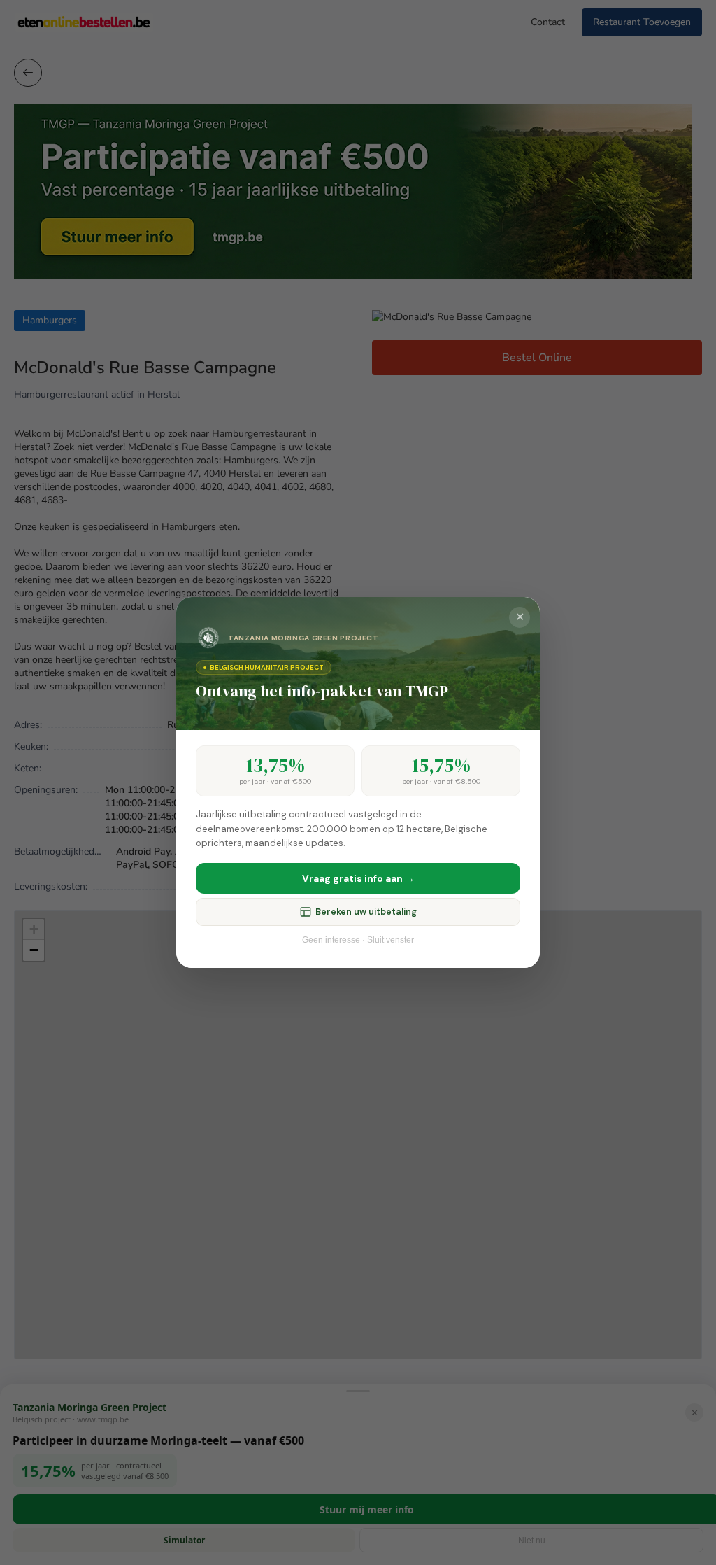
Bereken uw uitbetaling (366, 912)
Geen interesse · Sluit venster (358, 940)
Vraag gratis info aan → (358, 878)
